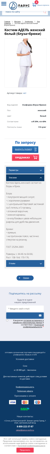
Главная (7, 21)
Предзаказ (22, 157)
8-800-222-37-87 (25, 426)
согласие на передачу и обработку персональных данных (28, 321)
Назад (26, 277)
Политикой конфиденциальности (31, 446)
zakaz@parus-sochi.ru (25, 430)
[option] (25, 63)
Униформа (29, 21)
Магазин (17, 21)
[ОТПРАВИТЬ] (25, 315)
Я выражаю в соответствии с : (28, 323)
